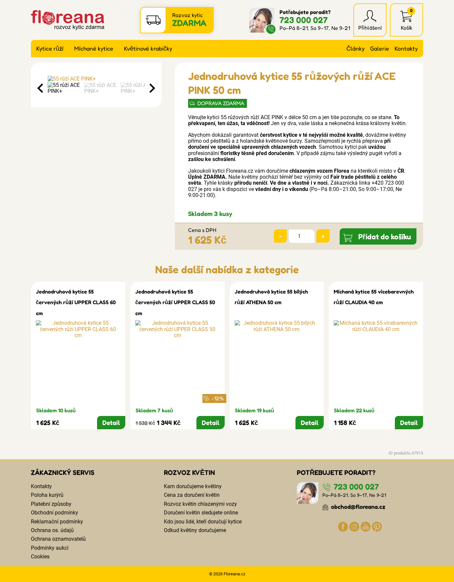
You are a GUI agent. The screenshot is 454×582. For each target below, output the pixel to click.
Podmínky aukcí (49, 548)
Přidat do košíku (384, 236)
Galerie (379, 48)
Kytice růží (49, 48)
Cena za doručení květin (192, 495)
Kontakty (406, 48)
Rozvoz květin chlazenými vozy (200, 504)
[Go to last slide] (41, 88)
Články (355, 48)
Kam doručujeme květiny (193, 486)
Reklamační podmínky (57, 521)
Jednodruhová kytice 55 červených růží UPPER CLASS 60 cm (76, 302)
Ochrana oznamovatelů (58, 539)
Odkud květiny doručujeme (195, 530)
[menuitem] (64, 88)
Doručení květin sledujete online (201, 512)
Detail (111, 423)
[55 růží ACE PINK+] (96, 79)
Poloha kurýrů (47, 495)
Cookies (40, 556)
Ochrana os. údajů (52, 530)
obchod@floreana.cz (358, 506)
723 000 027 (304, 20)
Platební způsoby (51, 504)
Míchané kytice (93, 48)
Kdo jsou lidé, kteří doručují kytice (203, 521)
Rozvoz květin (189, 473)
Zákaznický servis (62, 473)
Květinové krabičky (148, 48)
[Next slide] (151, 88)
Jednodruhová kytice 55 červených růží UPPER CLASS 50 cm (175, 302)
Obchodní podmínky (54, 512)
